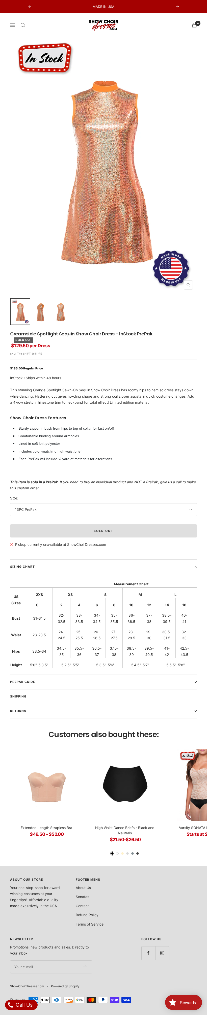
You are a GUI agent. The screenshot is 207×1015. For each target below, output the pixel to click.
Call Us (23, 1005)
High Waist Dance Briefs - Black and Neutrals (124, 830)
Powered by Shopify (65, 986)
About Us (83, 887)
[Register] (85, 967)
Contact (82, 906)
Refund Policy (87, 915)
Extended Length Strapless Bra (46, 828)
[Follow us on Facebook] (148, 953)
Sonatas (82, 897)
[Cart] (194, 25)
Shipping (18, 696)
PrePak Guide (22, 682)
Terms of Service (90, 924)
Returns (18, 711)
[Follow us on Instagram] (162, 953)
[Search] (23, 25)
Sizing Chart (22, 566)
